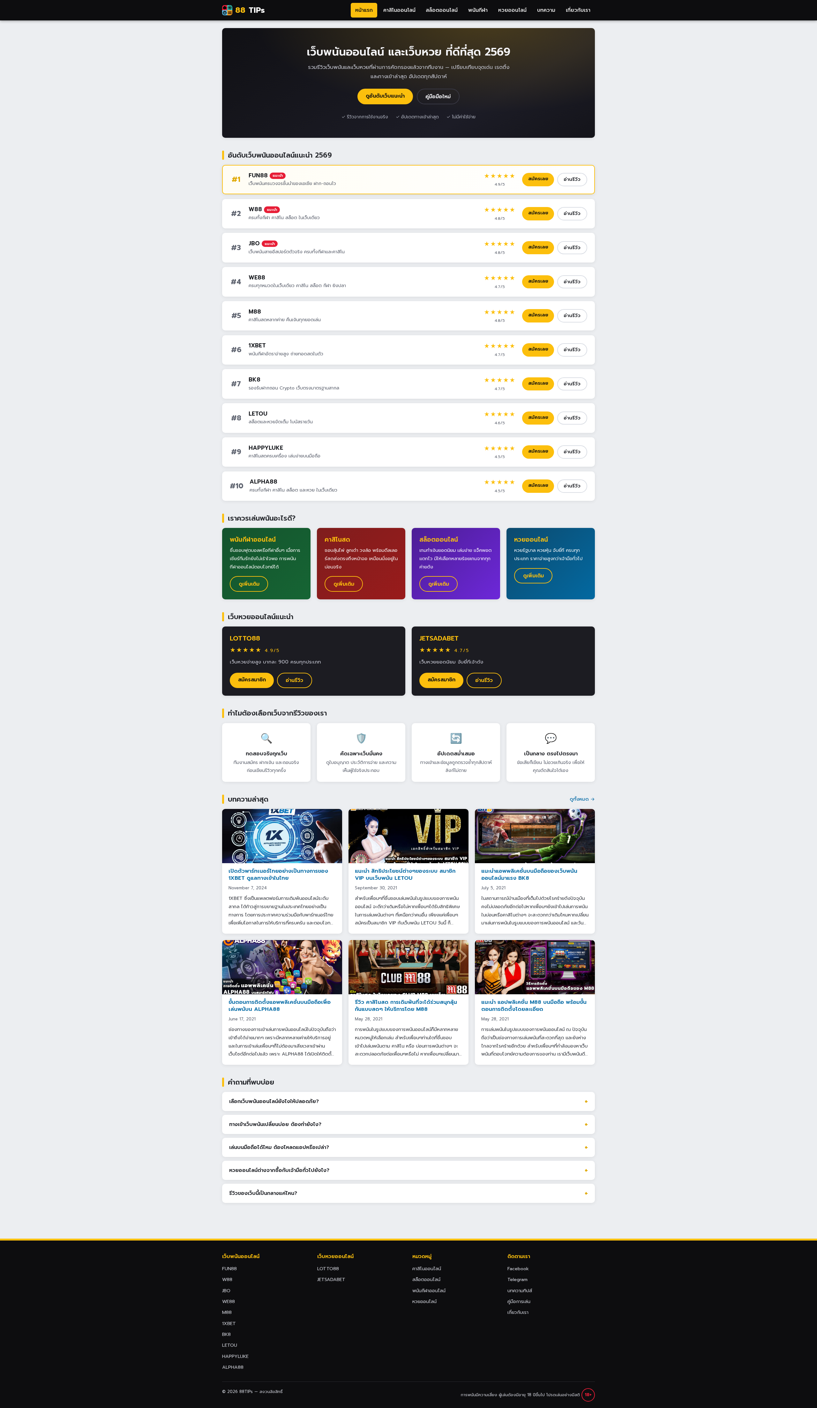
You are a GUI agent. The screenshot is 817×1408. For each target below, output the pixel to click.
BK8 (254, 379)
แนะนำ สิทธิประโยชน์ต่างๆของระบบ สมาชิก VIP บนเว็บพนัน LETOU (405, 874)
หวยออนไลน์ (512, 10)
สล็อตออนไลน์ (442, 10)
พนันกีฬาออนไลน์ (429, 1290)
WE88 (257, 277)
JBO (254, 243)
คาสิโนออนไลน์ (399, 10)
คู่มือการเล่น (518, 1301)
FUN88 (258, 175)
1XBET (257, 345)
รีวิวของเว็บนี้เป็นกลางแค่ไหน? (263, 1193)
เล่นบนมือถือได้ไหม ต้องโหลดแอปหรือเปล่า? (279, 1147)
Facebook (518, 1268)
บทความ (546, 10)
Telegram (517, 1279)
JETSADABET (439, 638)
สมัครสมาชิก (252, 680)
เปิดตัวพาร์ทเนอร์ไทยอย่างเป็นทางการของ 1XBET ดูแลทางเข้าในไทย (278, 874)
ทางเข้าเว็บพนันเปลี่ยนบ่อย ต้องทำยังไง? (275, 1124)
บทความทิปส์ (519, 1290)
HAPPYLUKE (266, 447)
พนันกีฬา (478, 10)
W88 (255, 209)
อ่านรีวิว (572, 179)
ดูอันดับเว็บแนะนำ (385, 96)
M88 (255, 311)
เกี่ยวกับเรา (578, 10)
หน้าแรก (364, 10)
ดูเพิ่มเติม (249, 584)
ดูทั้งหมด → (582, 799)
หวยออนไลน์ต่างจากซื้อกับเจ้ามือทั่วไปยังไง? (279, 1170)
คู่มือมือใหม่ (438, 96)
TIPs (250, 10)
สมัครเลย (538, 178)
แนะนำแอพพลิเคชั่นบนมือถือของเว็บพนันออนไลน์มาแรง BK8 (529, 874)
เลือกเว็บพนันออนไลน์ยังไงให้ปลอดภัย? (274, 1101)
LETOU (258, 413)
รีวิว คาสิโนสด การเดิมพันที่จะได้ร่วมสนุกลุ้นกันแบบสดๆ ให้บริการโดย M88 (406, 1005)
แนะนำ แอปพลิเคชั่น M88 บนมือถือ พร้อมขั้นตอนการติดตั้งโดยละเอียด (534, 1005)
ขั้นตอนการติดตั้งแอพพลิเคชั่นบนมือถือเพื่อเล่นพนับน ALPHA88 (280, 1005)
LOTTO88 (245, 638)
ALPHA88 (263, 481)
